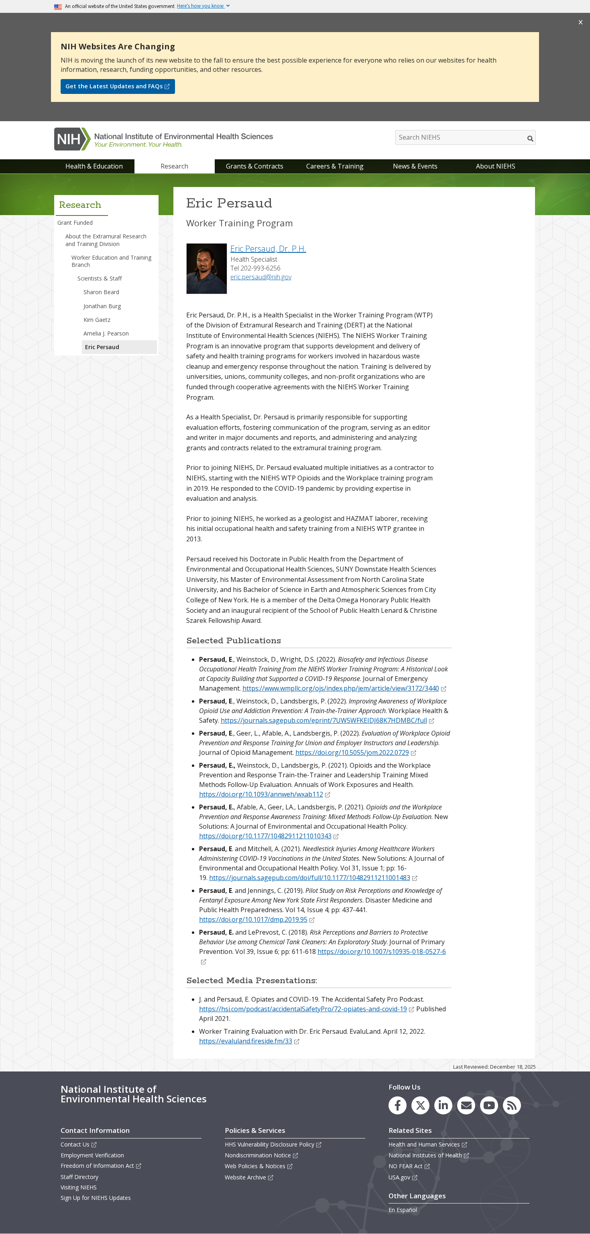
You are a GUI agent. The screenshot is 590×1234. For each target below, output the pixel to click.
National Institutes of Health (425, 1155)
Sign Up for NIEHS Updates (96, 1197)
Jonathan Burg (102, 306)
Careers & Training (335, 166)
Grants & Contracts (254, 166)
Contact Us (75, 1144)
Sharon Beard (101, 292)
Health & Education (94, 166)
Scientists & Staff (99, 278)
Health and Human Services (424, 1144)
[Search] (530, 138)
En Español (403, 1210)
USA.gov (399, 1177)
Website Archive (245, 1177)
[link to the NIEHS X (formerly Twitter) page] (420, 1105)
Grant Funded (75, 222)
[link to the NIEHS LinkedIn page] (443, 1105)
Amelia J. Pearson (106, 333)
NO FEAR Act (406, 1166)
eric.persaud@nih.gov (260, 276)
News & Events (415, 166)
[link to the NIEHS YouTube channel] (489, 1105)
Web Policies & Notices (255, 1166)
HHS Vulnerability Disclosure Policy (269, 1144)
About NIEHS (495, 166)
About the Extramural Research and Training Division (105, 239)
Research (174, 166)
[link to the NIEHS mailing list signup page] (466, 1105)
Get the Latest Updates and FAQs (114, 86)
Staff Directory (79, 1177)
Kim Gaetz (96, 319)
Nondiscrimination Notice (258, 1155)
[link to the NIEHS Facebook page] (398, 1105)
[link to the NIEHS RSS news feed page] (512, 1105)
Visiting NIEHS (79, 1187)
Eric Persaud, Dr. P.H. (268, 248)
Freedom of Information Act (97, 1165)
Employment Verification (92, 1155)
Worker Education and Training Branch (111, 261)
